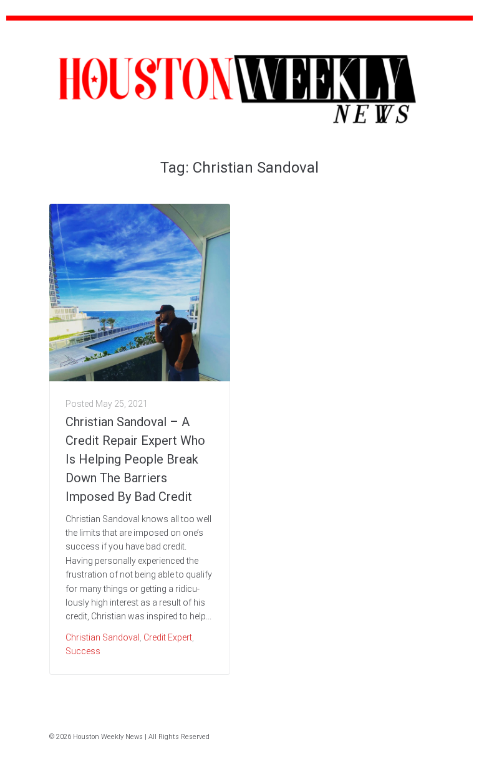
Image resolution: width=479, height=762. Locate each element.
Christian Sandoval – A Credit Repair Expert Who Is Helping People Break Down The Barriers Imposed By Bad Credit (135, 459)
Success (82, 651)
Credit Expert (167, 637)
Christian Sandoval (102, 637)
